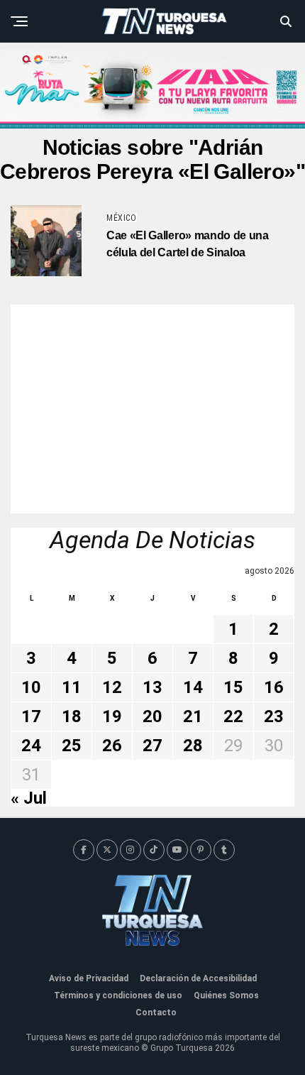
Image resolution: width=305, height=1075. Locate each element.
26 (112, 745)
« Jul (29, 798)
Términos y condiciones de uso (118, 995)
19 (112, 716)
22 (233, 716)
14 (193, 687)
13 (152, 687)
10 (31, 687)
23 (274, 716)
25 (72, 745)
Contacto (156, 1012)
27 (152, 745)
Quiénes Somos (226, 995)
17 (31, 716)
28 (193, 745)
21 (193, 716)
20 (152, 716)
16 (274, 687)
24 (31, 745)
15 (233, 687)
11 (72, 687)
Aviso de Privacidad (88, 978)
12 (112, 687)
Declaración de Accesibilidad (198, 978)
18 (72, 716)
